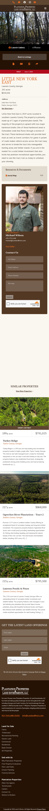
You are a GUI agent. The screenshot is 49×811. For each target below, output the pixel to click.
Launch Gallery (18, 47)
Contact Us (6, 792)
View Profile (10, 246)
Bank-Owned (6, 748)
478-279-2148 (11, 238)
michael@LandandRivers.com (16, 241)
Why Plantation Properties (12, 761)
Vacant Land (6, 738)
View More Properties (24, 391)
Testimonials (7, 786)
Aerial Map (12, 175)
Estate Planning (8, 770)
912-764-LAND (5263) (11, 715)
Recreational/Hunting (10, 735)
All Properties (7, 750)
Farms (4, 729)
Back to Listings (24, 57)
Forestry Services (8, 773)
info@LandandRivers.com (33, 715)
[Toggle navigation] (45, 8)
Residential (6, 744)
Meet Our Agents (8, 783)
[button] (37, 64)
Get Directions (7, 108)
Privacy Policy (41, 809)
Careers (4, 789)
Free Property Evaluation (11, 764)
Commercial (6, 741)
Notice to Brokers (8, 795)
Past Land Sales (8, 767)
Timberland (6, 732)
